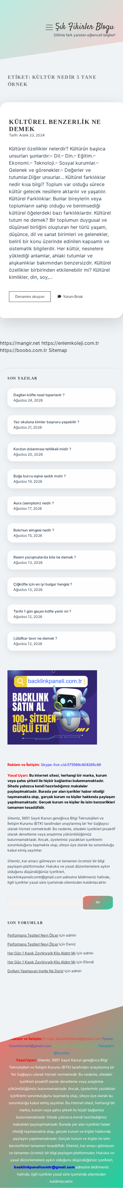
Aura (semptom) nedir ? (33, 503)
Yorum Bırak (73, 296)
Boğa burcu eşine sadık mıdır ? (39, 476)
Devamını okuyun (33, 298)
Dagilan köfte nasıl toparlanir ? (38, 395)
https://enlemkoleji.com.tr (70, 343)
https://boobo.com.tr (23, 350)
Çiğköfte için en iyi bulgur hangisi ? (42, 584)
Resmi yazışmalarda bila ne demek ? (44, 557)
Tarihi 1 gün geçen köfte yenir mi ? (42, 611)
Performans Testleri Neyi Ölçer (32, 935)
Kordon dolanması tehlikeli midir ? (42, 449)
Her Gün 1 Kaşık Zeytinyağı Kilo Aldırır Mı (41, 953)
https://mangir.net (20, 343)
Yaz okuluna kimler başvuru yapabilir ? (46, 422)
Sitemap (58, 350)
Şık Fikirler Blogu (84, 27)
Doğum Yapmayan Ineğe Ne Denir (35, 971)
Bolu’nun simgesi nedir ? (33, 530)
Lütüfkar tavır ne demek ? (35, 638)
